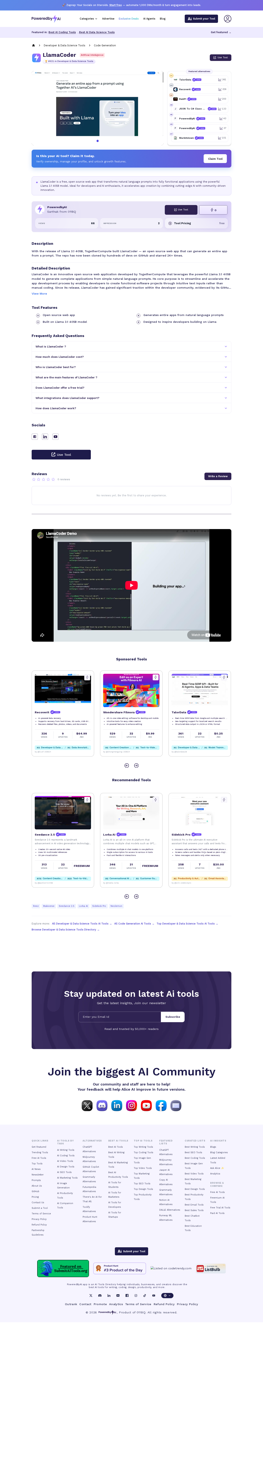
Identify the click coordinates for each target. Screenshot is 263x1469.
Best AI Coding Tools (62, 32)
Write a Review (218, 476)
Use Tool (223, 57)
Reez (36, 906)
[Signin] (227, 18)
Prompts (36, 1180)
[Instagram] (135, 1295)
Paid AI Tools (217, 1213)
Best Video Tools (194, 1173)
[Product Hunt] (119, 1268)
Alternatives (92, 1140)
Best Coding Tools (195, 1158)
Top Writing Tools (143, 1147)
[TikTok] (144, 1295)
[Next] (136, 765)
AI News (36, 1169)
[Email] (118, 1295)
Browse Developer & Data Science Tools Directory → (66, 929)
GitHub (35, 1191)
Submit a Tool (40, 1208)
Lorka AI (83, 906)
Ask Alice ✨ (217, 1168)
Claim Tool (215, 158)
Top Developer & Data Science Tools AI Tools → (187, 923)
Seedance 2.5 (66, 906)
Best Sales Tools (194, 1210)
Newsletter (38, 1174)
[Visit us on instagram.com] (131, 1105)
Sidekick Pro (99, 906)
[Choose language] (167, 1295)
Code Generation (105, 45)
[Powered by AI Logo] (46, 19)
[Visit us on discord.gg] (102, 1105)
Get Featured (39, 1147)
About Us (37, 1186)
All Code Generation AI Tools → (134, 923)
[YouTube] (153, 1295)
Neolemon (116, 906)
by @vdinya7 (177, 752)
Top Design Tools (143, 1189)
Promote (100, 1304)
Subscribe (172, 1016)
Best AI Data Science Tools (97, 32)
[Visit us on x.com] (87, 1105)
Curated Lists (195, 1140)
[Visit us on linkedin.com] (116, 1105)
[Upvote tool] (87, 677)
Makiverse (48, 906)
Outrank (71, 1304)
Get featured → (221, 32)
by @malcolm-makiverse (114, 883)
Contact (85, 1304)
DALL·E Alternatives (169, 1210)
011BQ (141, 1312)
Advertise (108, 18)
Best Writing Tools (195, 1147)
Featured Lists (165, 1142)
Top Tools (37, 1163)
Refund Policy (39, 1224)
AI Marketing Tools (67, 1177)
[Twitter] (90, 1295)
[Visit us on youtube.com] (146, 1105)
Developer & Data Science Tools (64, 45)
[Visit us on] (175, 1105)
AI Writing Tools (65, 1150)
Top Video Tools (143, 1168)
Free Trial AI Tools (220, 1207)
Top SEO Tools (142, 1183)
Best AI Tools (115, 1147)
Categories (87, 18)
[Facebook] (127, 1295)
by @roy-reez (41, 883)
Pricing (35, 1197)
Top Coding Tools (143, 1152)
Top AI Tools (143, 1140)
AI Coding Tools (66, 1155)
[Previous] (126, 765)
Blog (163, 18)
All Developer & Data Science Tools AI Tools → (82, 923)
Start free (115, 5)
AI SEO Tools (64, 1172)
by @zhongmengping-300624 (48, 752)
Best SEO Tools (193, 1152)
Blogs (213, 1147)
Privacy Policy (39, 1219)
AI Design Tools (65, 1166)
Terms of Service (41, 1213)
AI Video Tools (65, 1161)
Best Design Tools (195, 1189)
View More (39, 293)
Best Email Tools (194, 1204)
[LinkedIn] (108, 1295)
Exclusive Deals (129, 18)
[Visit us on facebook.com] (161, 1105)
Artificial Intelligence (92, 55)
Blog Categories (219, 1152)
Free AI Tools (39, 1158)
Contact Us (38, 1202)
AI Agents (149, 18)
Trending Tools (40, 1152)
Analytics (215, 1173)
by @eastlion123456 (181, 883)
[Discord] (100, 1295)
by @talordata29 (110, 752)
